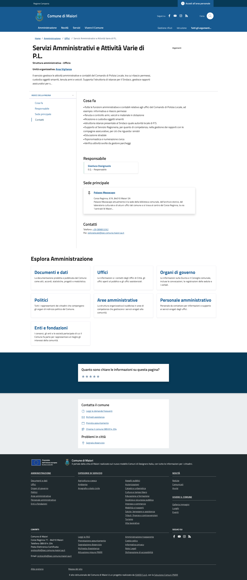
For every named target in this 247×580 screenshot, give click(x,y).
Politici (34, 492)
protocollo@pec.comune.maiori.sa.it (48, 550)
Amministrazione (52, 38)
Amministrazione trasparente (139, 536)
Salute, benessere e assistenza (140, 511)
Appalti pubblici (132, 480)
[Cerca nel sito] (210, 15)
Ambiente (82, 484)
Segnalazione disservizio (90, 544)
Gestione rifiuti (165, 28)
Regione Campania (41, 3)
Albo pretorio (37, 569)
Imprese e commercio (135, 503)
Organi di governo (39, 488)
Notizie (175, 480)
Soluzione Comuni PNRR (166, 575)
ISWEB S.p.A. (141, 575)
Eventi (175, 512)
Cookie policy (131, 540)
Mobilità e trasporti (134, 507)
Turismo (129, 519)
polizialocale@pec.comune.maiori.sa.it (106, 233)
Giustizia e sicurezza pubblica (139, 500)
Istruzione (182, 28)
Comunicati (177, 484)
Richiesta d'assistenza (88, 548)
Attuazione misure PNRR (90, 552)
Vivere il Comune (182, 497)
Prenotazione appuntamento (92, 540)
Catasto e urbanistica (135, 488)
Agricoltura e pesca (87, 480)
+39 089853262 (100, 229)
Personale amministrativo (43, 500)
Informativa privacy (134, 544)
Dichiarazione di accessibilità (139, 552)
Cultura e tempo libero (136, 492)
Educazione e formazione (137, 496)
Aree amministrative (41, 496)
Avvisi (175, 488)
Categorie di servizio (90, 473)
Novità (176, 473)
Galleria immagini (180, 504)
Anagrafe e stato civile (89, 488)
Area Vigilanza (64, 69)
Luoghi (175, 508)
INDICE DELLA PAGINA (41, 95)
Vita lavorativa (132, 523)
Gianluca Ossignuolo (99, 166)
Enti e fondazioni (39, 503)
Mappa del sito (75, 569)
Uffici (67, 38)
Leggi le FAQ (84, 536)
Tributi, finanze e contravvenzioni (141, 515)
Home (38, 38)
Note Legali (130, 548)
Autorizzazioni (132, 484)
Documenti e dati (39, 480)
